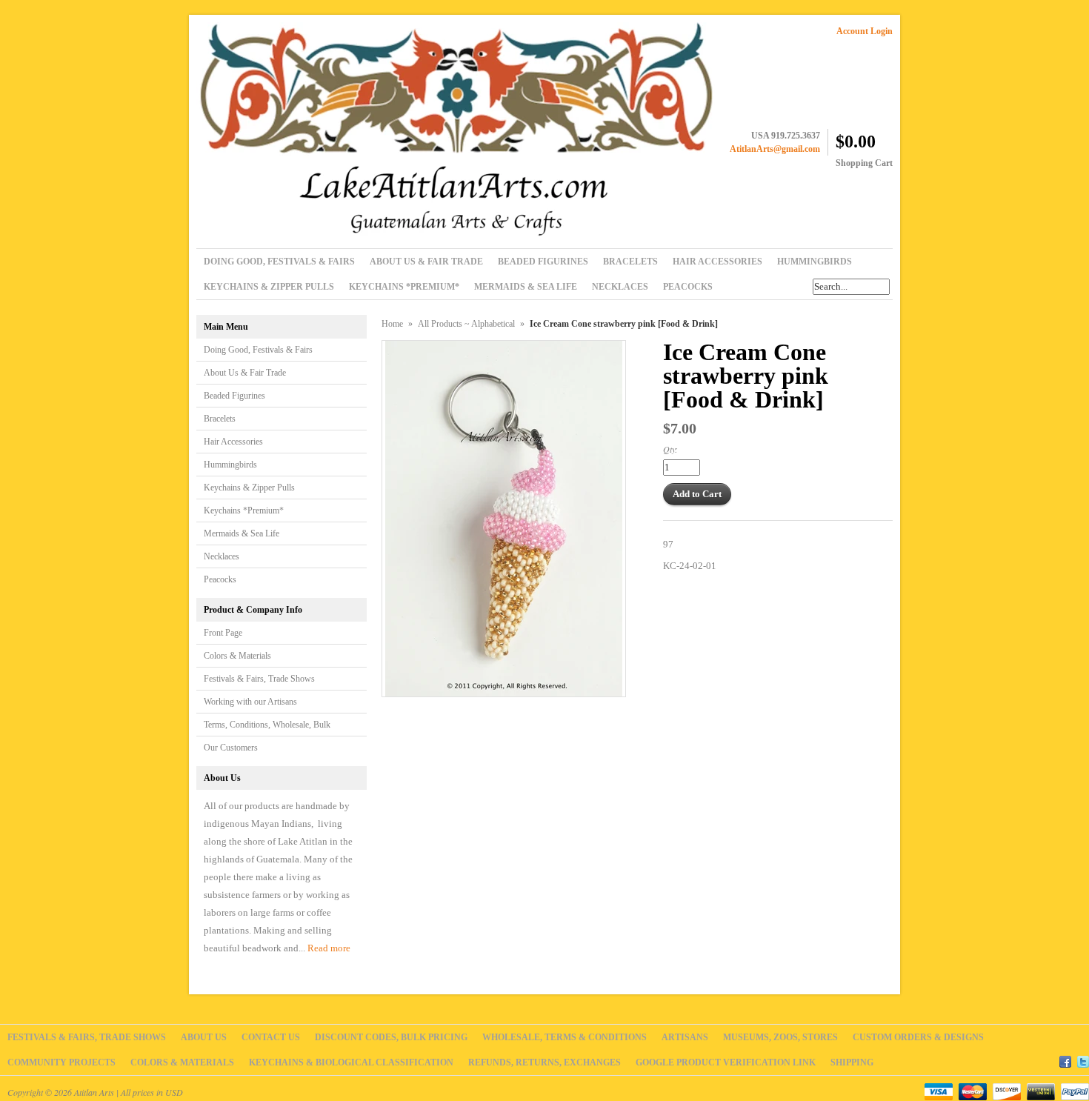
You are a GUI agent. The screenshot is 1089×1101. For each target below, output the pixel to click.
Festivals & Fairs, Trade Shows (259, 678)
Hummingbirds (230, 464)
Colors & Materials (237, 656)
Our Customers (231, 747)
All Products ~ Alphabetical (466, 324)
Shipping (851, 1062)
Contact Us (271, 1037)
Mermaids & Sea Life (241, 533)
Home (392, 324)
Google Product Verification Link (726, 1062)
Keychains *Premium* (244, 510)
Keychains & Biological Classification (351, 1062)
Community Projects (61, 1062)
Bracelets (220, 418)
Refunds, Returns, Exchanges (544, 1062)
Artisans (685, 1037)
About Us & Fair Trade (245, 372)
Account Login (864, 31)
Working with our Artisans (250, 701)
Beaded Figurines (234, 395)
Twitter (1083, 1059)
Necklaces (221, 556)
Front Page (223, 633)
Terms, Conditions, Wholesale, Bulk (267, 724)
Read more (328, 948)
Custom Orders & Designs (918, 1037)
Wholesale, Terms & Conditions (564, 1037)
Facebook (1065, 1059)
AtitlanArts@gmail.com (775, 149)
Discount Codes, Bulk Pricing (391, 1037)
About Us (204, 1037)
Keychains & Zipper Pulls (249, 487)
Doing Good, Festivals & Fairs (258, 350)
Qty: (670, 449)
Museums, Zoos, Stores (780, 1037)
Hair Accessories (233, 441)
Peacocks (220, 579)
